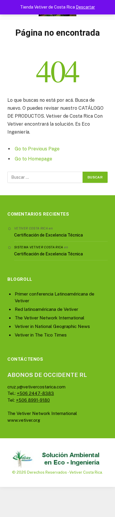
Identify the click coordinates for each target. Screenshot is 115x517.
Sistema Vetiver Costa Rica (38, 247)
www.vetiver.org (23, 420)
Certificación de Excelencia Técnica (48, 235)
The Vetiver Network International (49, 317)
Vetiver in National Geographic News (52, 326)
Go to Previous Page (37, 149)
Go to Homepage (33, 159)
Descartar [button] (85, 7)
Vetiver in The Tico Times (41, 334)
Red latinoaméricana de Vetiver (46, 309)
